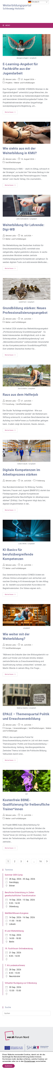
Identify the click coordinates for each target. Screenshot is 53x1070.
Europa (8, 728)
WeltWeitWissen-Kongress (16, 913)
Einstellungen (29, 1061)
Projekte (9, 83)
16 (40, 861)
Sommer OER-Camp (14, 875)
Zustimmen (8, 1066)
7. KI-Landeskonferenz (15, 965)
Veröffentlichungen (13, 162)
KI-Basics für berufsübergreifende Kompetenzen (18, 554)
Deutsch (35, 2)
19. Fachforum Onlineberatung (19, 948)
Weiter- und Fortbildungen (24, 83)
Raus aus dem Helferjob (20, 394)
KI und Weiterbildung (14, 931)
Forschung (10, 404)
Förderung (40, 481)
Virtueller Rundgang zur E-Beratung (21, 983)
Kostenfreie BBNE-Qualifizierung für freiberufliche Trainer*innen (26, 804)
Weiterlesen (11, 112)
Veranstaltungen (20, 728)
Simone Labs (11, 79)
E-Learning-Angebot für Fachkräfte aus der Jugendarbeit (20, 68)
